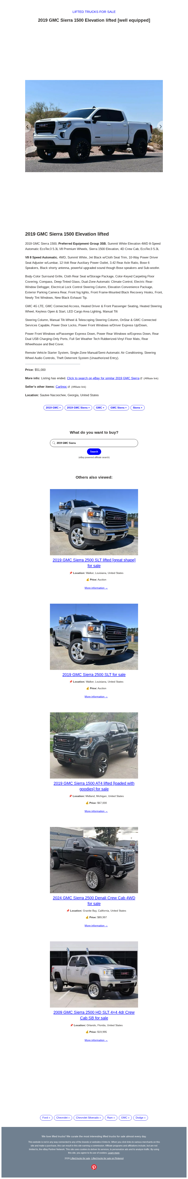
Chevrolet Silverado (87, 1117)
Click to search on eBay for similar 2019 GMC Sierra (103, 378)
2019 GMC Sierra (77, 407)
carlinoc (61, 386)
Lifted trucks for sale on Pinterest (107, 1158)
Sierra (136, 407)
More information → (96, 587)
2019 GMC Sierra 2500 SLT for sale (94, 674)
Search (94, 451)
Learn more (114, 1153)
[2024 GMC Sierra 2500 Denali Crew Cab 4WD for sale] (94, 892)
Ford (45, 1117)
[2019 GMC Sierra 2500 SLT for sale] (94, 668)
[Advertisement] (94, 52)
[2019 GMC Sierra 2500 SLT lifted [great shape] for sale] (94, 554)
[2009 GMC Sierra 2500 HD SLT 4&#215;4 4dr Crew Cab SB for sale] (94, 1006)
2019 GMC (52, 407)
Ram (110, 1117)
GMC (99, 407)
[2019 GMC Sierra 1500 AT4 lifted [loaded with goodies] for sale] (94, 777)
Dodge (139, 1117)
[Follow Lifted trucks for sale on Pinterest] (94, 1168)
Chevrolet (62, 1117)
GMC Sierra (117, 407)
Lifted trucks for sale (94, 12)
